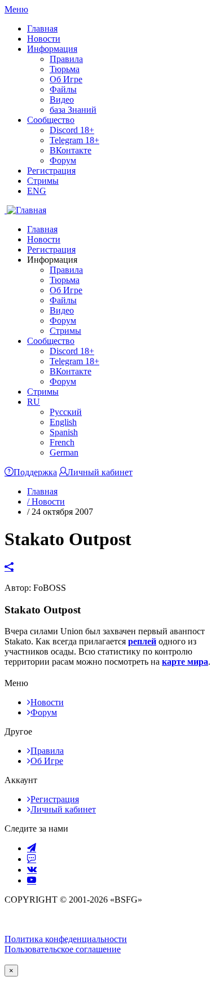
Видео (62, 99)
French (62, 442)
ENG (36, 191)
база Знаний (73, 109)
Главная (42, 28)
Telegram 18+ (74, 140)
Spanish (64, 432)
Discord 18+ (72, 130)
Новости (43, 38)
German (64, 452)
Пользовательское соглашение (63, 949)
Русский (66, 412)
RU (33, 401)
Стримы (43, 180)
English (63, 422)
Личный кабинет (63, 809)
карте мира (185, 661)
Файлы (63, 89)
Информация (52, 49)
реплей (142, 641)
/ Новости (46, 501)
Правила (66, 59)
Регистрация (51, 170)
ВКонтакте (70, 150)
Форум (63, 160)
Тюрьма (65, 69)
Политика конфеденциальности (66, 939)
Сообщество (50, 120)
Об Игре (66, 79)
